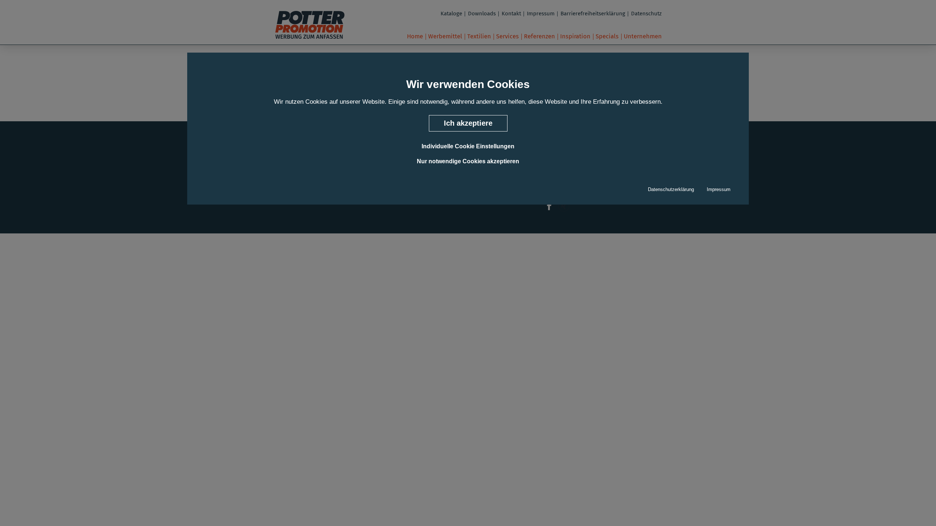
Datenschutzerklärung (671, 189)
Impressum (719, 189)
